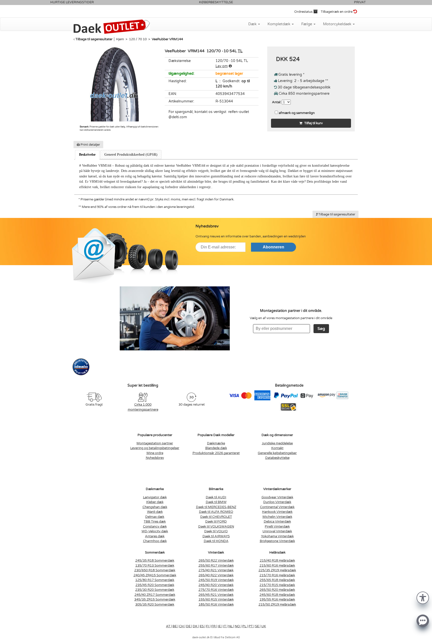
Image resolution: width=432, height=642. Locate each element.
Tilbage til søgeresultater (94, 39)
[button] (422, 597)
